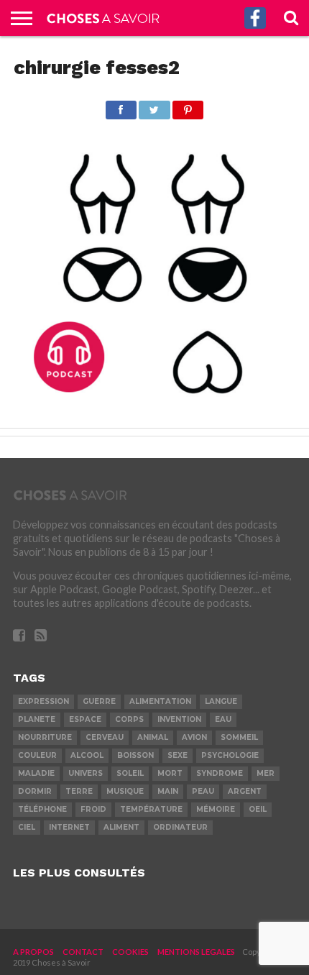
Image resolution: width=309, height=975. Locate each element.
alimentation (160, 701)
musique (125, 791)
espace (85, 719)
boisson (135, 755)
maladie (36, 773)
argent (245, 791)
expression (43, 701)
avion (194, 737)
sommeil (239, 737)
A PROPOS (33, 951)
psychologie (230, 755)
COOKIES (130, 951)
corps (129, 719)
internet (69, 827)
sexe (177, 755)
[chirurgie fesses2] (154, 411)
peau (203, 791)
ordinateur (180, 827)
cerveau (105, 737)
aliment (121, 827)
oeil (258, 809)
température (151, 809)
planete (36, 719)
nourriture (45, 737)
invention (179, 719)
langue (221, 701)
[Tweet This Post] (154, 106)
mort (170, 773)
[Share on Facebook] (121, 106)
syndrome (219, 773)
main (167, 791)
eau (223, 719)
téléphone (42, 809)
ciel (26, 827)
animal (152, 737)
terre (79, 791)
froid (93, 809)
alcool (86, 755)
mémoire (215, 809)
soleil (130, 773)
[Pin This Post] (188, 106)
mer (266, 773)
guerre (99, 701)
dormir (35, 791)
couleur (37, 755)
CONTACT (83, 951)
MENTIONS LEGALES (196, 951)
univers (85, 773)
